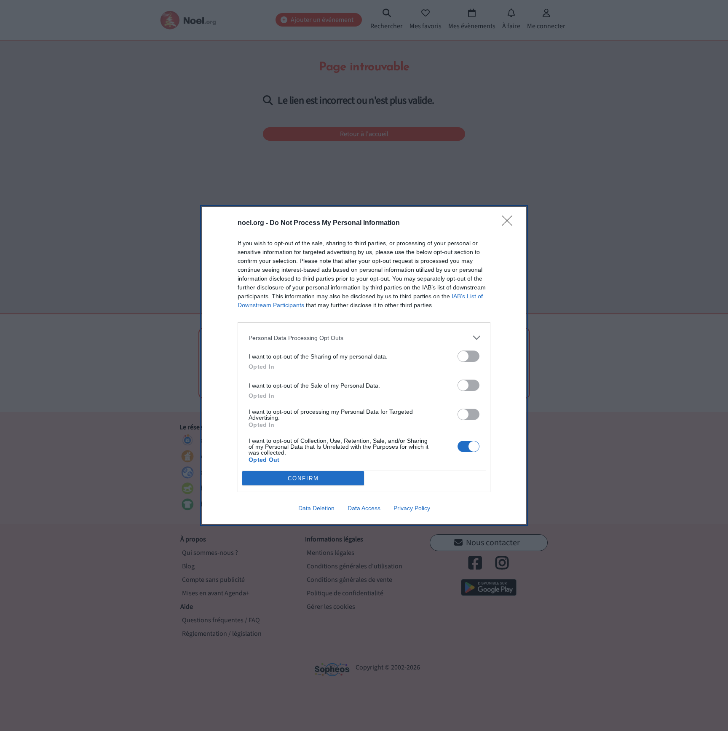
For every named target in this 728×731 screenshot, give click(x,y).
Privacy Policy (411, 508)
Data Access (364, 508)
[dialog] (364, 365)
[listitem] (364, 337)
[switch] (468, 356)
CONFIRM (303, 478)
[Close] (510, 223)
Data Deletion (316, 508)
